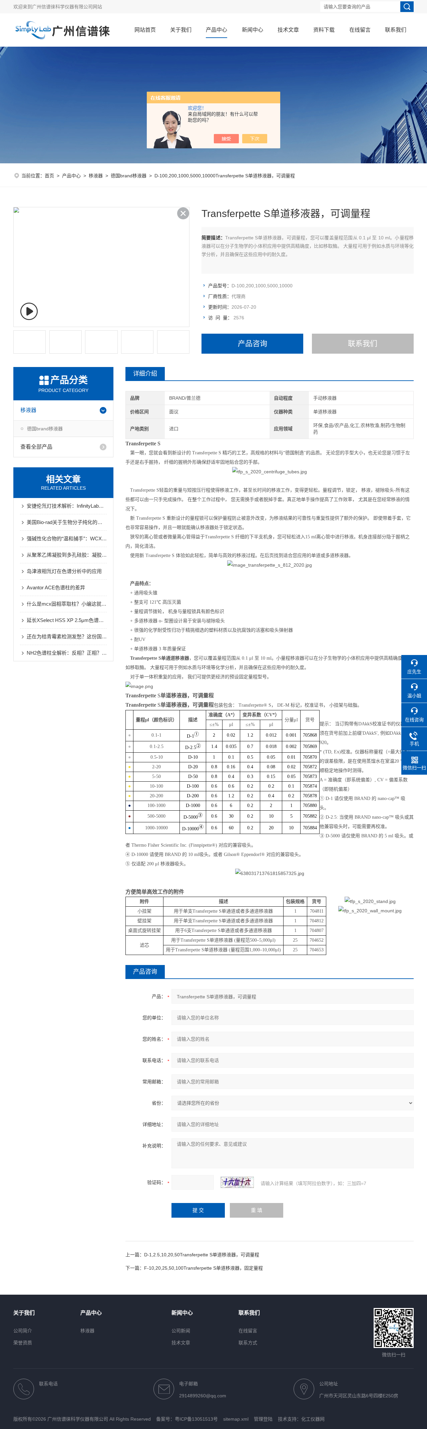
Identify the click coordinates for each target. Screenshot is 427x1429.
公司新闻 (180, 1330)
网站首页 (145, 30)
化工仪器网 (313, 1419)
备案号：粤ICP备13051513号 (187, 1419)
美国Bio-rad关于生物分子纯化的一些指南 (67, 522)
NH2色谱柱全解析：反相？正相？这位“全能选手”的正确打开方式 (67, 653)
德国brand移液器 (128, 175)
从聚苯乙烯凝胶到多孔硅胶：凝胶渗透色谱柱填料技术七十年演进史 (67, 555)
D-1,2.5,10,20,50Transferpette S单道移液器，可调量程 (201, 1254)
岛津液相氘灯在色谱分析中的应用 (64, 571)
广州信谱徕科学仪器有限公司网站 (67, 6)
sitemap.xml (236, 1419)
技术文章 (288, 30)
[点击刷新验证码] (237, 1182)
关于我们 (180, 30)
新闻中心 (252, 30)
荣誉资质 (22, 1342)
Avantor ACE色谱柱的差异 (56, 587)
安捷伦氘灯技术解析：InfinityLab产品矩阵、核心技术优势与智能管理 (67, 506)
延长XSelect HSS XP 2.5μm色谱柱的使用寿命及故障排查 (67, 620)
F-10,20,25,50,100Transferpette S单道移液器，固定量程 (203, 1268)
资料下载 (324, 30)
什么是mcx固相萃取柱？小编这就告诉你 (67, 604)
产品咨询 (252, 343)
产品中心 (216, 30)
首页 (49, 175)
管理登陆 (263, 1419)
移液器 (96, 175)
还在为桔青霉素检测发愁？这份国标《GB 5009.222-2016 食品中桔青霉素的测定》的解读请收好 (67, 636)
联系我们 (395, 30)
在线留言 (360, 30)
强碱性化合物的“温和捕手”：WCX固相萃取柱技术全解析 (67, 538)
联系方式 (248, 1342)
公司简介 (22, 1330)
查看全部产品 (36, 447)
